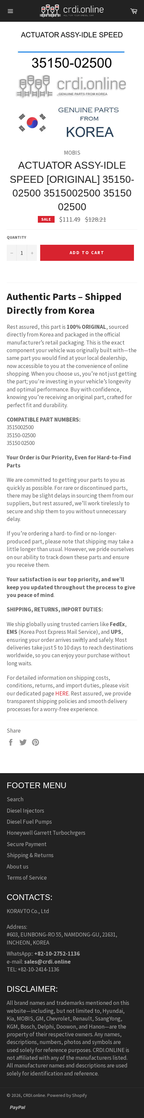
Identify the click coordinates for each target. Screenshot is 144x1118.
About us (17, 866)
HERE (62, 693)
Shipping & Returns (30, 855)
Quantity (16, 237)
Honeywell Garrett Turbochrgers (46, 832)
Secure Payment (27, 844)
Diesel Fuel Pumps (29, 821)
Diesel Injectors (25, 810)
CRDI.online (34, 1095)
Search (15, 799)
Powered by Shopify (67, 1095)
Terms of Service (27, 877)
